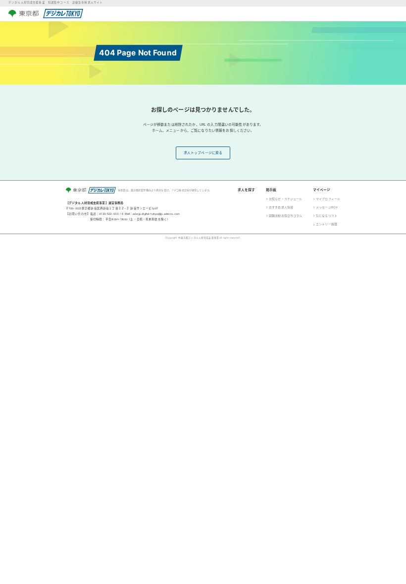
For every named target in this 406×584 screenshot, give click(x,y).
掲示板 (271, 190)
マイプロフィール (328, 198)
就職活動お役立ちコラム (286, 215)
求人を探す (246, 190)
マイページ (322, 190)
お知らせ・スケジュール (286, 198)
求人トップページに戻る (203, 152)
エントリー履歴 (326, 224)
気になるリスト (326, 215)
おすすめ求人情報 (281, 207)
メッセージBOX (327, 207)
